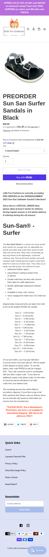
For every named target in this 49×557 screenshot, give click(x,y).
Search (8, 450)
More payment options (24, 184)
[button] (21, 127)
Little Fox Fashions (20, 548)
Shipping (6, 130)
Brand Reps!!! (11, 484)
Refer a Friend (11, 477)
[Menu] (44, 29)
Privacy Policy (11, 463)
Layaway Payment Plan (15, 456)
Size (4, 146)
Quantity (6, 156)
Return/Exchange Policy (15, 470)
